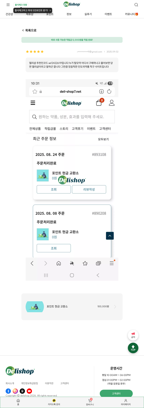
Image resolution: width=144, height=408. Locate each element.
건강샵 (9, 14)
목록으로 (31, 30)
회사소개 (10, 383)
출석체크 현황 (21, 4)
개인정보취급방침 (29, 383)
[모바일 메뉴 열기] (8, 4)
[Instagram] (15, 391)
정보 (69, 14)
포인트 (50, 14)
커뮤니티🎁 (131, 14)
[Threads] (22, 391)
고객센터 (64, 383)
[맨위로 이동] (133, 348)
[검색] (136, 5)
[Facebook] (8, 391)
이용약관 (49, 383)
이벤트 (108, 14)
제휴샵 (29, 14)
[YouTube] (29, 391)
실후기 (88, 14)
